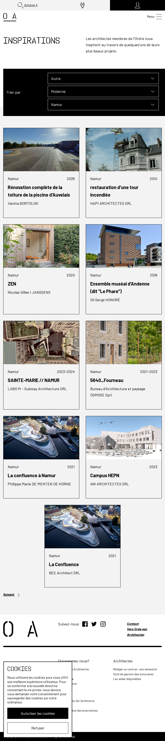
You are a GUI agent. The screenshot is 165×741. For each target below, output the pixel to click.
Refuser (37, 728)
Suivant (9, 594)
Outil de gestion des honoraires (133, 674)
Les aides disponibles (127, 679)
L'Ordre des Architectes (73, 669)
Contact (133, 624)
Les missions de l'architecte (76, 701)
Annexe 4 (31, 5)
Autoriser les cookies (38, 713)
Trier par (13, 92)
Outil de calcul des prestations (78, 710)
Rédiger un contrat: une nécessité (135, 669)
